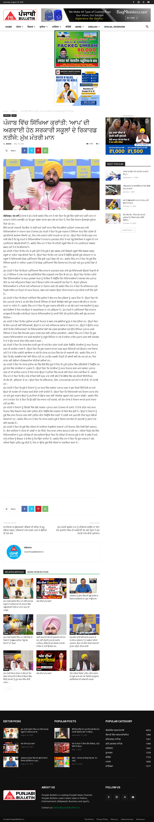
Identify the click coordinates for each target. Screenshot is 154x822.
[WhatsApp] (45, 150)
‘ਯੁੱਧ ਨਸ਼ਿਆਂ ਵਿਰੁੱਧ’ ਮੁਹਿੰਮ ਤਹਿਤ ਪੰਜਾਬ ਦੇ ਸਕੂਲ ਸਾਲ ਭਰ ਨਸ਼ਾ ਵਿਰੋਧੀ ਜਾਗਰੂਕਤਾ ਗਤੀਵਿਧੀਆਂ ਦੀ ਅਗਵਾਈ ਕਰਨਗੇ (84, 676)
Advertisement (127, 819)
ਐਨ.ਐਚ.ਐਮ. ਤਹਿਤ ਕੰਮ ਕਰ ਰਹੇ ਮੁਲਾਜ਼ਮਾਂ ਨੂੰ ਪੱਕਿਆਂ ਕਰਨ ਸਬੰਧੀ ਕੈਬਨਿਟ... (134, 217)
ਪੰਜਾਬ (18, 26)
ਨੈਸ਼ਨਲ (30, 26)
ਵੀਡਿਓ (68, 26)
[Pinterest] (38, 150)
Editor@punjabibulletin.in (67, 807)
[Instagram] (138, 2)
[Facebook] (133, 2)
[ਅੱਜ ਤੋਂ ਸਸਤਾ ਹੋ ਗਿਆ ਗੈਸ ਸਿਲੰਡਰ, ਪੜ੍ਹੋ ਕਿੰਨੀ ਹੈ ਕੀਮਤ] (61, 747)
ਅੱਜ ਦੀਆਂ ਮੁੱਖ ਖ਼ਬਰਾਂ (43, 601)
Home (8, 26)
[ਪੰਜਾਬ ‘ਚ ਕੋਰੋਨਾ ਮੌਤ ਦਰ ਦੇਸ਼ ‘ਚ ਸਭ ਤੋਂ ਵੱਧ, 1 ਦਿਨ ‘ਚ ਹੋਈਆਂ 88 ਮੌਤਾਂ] (113, 175)
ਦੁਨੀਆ (42, 26)
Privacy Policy (102, 819)
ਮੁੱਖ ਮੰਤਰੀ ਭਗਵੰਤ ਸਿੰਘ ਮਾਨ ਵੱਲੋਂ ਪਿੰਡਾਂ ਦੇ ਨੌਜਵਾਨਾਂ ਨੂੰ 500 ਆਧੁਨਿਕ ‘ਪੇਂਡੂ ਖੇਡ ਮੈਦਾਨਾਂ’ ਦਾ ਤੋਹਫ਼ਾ (17, 640)
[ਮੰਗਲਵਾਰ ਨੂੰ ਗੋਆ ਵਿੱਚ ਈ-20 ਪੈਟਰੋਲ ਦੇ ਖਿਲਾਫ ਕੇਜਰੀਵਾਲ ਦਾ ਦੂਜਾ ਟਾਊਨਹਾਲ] (85, 585)
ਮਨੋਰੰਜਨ (55, 26)
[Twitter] (143, 2)
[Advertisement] (26, 467)
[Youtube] (148, 2)
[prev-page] (5, 688)
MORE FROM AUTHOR (38, 572)
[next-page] (10, 688)
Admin (8, 144)
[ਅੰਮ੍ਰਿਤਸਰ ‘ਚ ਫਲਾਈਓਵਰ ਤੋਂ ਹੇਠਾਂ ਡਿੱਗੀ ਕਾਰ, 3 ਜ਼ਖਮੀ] (113, 190)
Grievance (140, 819)
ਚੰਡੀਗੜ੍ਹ (14, 111)
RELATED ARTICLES (14, 572)
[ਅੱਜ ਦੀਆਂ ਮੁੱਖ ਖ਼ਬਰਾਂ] (51, 588)
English (92, 26)
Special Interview (114, 26)
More (78, 26)
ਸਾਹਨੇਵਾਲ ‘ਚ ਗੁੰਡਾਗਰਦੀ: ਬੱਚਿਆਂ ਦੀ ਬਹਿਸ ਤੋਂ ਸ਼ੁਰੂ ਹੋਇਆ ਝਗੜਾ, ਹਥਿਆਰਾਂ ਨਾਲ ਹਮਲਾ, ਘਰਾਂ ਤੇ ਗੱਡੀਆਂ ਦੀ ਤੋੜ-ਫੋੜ (25, 530)
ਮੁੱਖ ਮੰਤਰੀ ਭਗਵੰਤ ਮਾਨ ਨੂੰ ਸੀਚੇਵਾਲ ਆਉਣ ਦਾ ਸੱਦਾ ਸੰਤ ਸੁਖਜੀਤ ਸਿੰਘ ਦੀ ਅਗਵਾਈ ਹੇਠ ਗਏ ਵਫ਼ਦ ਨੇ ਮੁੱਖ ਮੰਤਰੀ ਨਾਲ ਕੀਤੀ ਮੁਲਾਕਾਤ (78, 530)
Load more (127, 230)
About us (114, 819)
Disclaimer (89, 819)
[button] (147, 27)
